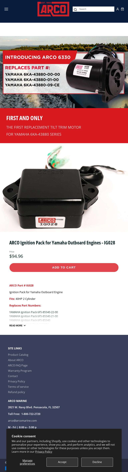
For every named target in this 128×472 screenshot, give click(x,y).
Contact (13, 376)
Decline (97, 462)
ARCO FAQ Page (18, 365)
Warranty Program (20, 371)
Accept (62, 462)
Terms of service (18, 387)
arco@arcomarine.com (22, 420)
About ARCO (15, 360)
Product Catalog (18, 355)
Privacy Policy (43, 451)
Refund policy (16, 392)
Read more (15, 325)
